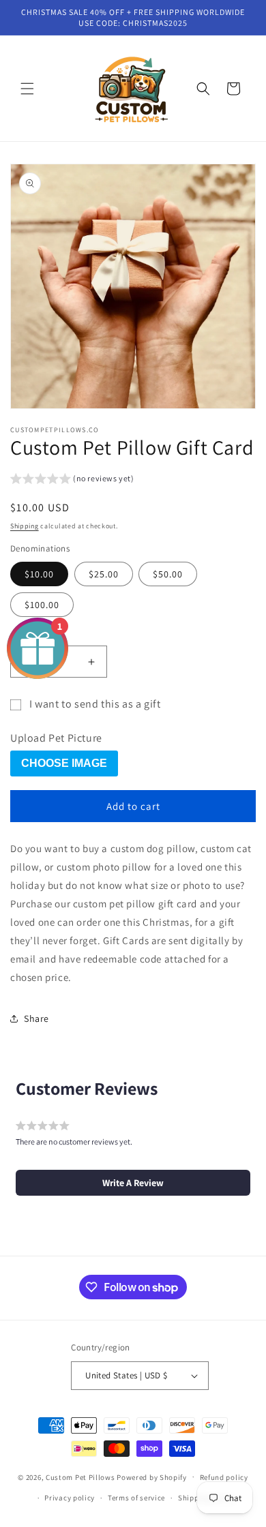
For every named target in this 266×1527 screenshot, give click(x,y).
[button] (27, 89)
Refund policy (224, 1477)
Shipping (24, 525)
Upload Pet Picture (56, 738)
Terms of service (136, 1497)
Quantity (27, 635)
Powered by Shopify (152, 1476)
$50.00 (168, 574)
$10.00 (39, 574)
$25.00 (104, 574)
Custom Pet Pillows (81, 1476)
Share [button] (36, 1018)
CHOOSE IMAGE (64, 763)
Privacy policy (69, 1497)
